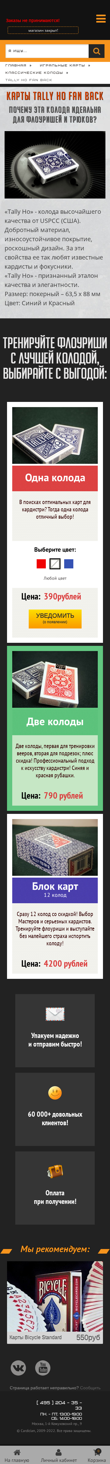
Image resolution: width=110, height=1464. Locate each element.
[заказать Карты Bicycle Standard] (55, 1330)
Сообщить (90, 1387)
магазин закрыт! (43, 30)
